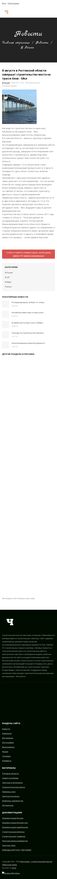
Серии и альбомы (10, 778)
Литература (7, 805)
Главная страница (16, 42)
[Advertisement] (28, 477)
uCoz (14, 868)
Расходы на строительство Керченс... (28, 333)
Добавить (6, 760)
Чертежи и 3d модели (12, 782)
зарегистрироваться (34, 255)
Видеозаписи (8, 747)
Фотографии (8, 742)
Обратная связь (9, 864)
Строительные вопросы (13, 832)
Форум (5, 751)
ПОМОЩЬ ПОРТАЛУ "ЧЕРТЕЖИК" (17, 850)
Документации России (12, 818)
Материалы (7, 738)
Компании (7, 733)
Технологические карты (13, 787)
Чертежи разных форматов (15, 841)
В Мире (8, 282)
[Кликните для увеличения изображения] (19, 107)
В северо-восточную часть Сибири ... (28, 322)
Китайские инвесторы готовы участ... (28, 312)
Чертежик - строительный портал (36, 861)
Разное (8, 286)
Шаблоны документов (12, 801)
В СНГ (7, 277)
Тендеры (6, 756)
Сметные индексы (10, 796)
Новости (42, 42)
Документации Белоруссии (15, 822)
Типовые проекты (10, 773)
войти (16, 255)
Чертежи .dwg (8, 845)
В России (27, 47)
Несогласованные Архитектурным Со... (29, 343)
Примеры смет (9, 791)
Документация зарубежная (15, 827)
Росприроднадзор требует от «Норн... (28, 302)
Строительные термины (13, 836)
